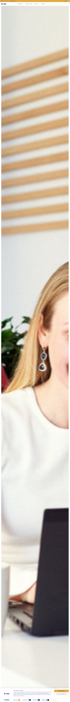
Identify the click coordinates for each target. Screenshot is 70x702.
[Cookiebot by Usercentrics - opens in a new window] (6, 700)
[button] (68, 4)
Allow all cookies (61, 690)
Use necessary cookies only (61, 693)
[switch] (29, 700)
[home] (3, 4)
